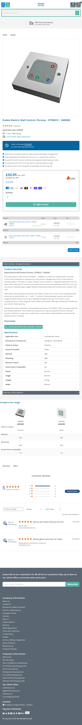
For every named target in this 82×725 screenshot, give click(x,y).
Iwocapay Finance (9, 613)
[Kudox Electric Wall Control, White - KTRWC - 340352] (6, 237)
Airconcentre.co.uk (24, 719)
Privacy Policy (8, 634)
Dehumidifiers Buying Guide (14, 678)
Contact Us (7, 604)
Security (6, 625)
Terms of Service (9, 643)
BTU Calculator (8, 660)
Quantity (9, 193)
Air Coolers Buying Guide (12, 675)
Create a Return (8, 622)
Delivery (6, 616)
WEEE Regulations (10, 628)
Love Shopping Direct (11, 697)
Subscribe (72, 584)
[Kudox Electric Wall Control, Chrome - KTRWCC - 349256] (6, 224)
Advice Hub (7, 657)
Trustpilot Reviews (10, 649)
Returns (6, 619)
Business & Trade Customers (14, 607)
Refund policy (8, 646)
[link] (42, 496)
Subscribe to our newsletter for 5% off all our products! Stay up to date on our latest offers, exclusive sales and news (40, 576)
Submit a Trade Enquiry (12, 610)
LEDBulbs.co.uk (9, 688)
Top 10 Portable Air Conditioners (15, 663)
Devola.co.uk (7, 694)
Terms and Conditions (11, 631)
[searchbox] (13, 509)
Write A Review (72, 491)
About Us (6, 601)
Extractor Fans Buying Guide (14, 681)
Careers (5, 637)
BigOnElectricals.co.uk (11, 691)
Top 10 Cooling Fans (10, 669)
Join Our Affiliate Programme (14, 640)
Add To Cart (73, 250)
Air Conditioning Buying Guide (14, 666)
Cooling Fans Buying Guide (13, 672)
